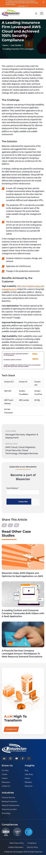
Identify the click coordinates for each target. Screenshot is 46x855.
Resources (28, 786)
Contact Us (6, 786)
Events (27, 778)
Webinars (28, 782)
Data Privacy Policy (17, 843)
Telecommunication (9, 809)
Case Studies (16, 45)
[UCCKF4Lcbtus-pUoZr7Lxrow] (16, 758)
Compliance (31, 843)
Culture (4, 774)
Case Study (29, 774)
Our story (5, 770)
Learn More (21, 6)
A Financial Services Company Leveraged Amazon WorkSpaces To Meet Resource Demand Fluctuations (22, 653)
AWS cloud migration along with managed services (23, 288)
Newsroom (6, 782)
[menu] (41, 13)
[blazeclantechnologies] (10, 758)
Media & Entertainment (10, 805)
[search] (36, 13)
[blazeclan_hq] (28, 758)
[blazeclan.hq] (22, 758)
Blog (26, 770)
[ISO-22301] (6, 832)
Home (5, 45)
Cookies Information (15, 847)
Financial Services (8, 797)
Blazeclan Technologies (14, 851)
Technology (6, 813)
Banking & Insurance (9, 801)
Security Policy (32, 847)
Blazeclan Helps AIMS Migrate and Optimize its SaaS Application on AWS (22, 574)
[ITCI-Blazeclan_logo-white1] (14, 745)
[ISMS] (17, 832)
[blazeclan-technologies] (4, 758)
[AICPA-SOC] (29, 832)
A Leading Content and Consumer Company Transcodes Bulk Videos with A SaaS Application (23, 613)
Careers (4, 778)
